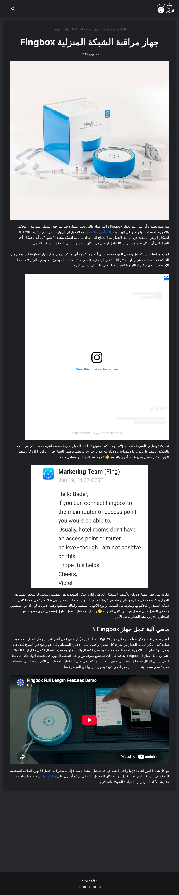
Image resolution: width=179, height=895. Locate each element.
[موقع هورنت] (166, 8)
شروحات (105, 29)
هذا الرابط (49, 776)
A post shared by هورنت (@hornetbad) (97, 433)
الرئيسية (118, 29)
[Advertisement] (89, 828)
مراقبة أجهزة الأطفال (99, 232)
